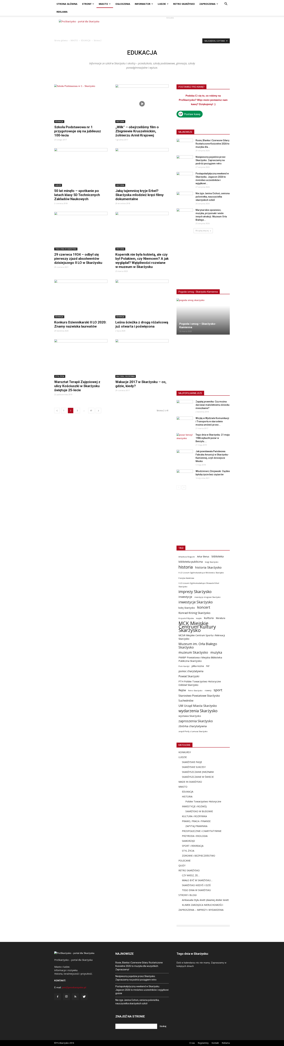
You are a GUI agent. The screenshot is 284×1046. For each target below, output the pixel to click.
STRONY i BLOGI (187, 895)
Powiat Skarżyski (188, 676)
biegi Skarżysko (211, 562)
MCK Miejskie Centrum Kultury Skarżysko (197, 627)
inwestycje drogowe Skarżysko (207, 597)
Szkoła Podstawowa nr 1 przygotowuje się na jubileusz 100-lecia (77, 131)
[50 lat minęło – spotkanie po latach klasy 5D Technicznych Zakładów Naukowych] (80, 167)
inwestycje (185, 596)
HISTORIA (120, 121)
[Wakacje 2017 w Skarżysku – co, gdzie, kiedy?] (142, 358)
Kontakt (215, 1043)
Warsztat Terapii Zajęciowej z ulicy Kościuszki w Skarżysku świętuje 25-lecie (77, 386)
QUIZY (181, 865)
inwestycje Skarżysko (195, 602)
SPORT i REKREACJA (192, 845)
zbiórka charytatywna (192, 726)
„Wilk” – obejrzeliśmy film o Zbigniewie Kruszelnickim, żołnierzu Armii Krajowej (137, 131)
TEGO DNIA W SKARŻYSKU (65, 249)
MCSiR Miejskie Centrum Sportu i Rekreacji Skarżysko (201, 637)
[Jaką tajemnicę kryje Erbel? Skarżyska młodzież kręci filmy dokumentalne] (142, 167)
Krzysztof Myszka (186, 618)
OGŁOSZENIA (122, 3)
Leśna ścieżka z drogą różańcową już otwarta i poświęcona (141, 324)
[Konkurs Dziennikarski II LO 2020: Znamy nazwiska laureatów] (80, 299)
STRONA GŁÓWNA (67, 3)
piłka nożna (198, 666)
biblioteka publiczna (190, 561)
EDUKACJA (86, 40)
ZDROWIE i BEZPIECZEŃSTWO (198, 855)
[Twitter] (84, 996)
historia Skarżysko (208, 567)
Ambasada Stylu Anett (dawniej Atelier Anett (205, 900)
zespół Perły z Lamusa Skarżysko (193, 731)
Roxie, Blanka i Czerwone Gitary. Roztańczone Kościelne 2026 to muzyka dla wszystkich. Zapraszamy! (139, 966)
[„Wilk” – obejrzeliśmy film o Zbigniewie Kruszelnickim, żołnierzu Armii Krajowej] (142, 103)
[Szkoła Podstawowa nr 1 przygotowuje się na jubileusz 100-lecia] (80, 103)
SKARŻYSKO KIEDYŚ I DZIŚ (196, 885)
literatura (220, 618)
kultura (209, 618)
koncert (203, 607)
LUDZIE (162, 3)
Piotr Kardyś (183, 666)
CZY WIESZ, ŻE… (191, 875)
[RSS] (75, 996)
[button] (226, 4)
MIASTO (103, 3)
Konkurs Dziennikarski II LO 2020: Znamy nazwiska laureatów (80, 324)
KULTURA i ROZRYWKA (125, 376)
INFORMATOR (142, 3)
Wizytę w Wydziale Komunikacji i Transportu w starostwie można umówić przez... (212, 421)
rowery (208, 690)
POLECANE (184, 860)
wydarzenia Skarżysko (197, 711)
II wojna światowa (186, 578)
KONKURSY (184, 752)
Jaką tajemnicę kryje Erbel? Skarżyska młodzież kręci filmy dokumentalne (139, 195)
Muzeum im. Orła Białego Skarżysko (197, 645)
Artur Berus (203, 556)
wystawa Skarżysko (189, 715)
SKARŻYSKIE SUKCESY (194, 767)
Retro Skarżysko (195, 690)
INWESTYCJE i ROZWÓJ (194, 806)
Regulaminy (203, 1043)
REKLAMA (62, 11)
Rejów (182, 690)
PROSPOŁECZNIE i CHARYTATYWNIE (201, 831)
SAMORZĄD (188, 840)
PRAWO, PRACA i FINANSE (196, 821)
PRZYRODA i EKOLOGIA (195, 835)
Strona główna (61, 40)
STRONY (86, 3)
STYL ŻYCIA (59, 376)
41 (91, 410)
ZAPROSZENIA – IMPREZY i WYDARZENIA (201, 909)
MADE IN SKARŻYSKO (190, 781)
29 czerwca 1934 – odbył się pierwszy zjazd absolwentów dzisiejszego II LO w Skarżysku (78, 259)
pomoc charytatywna (190, 671)
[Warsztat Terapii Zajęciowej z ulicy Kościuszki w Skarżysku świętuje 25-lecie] (80, 358)
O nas (192, 1043)
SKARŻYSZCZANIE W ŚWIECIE (198, 776)
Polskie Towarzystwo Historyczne (203, 801)
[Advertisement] (170, 27)
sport (218, 690)
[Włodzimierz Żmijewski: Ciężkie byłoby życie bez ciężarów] (185, 475)
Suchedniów (185, 700)
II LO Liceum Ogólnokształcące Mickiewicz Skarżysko (201, 573)
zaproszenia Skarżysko (195, 721)
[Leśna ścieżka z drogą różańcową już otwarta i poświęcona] (142, 299)
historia (185, 567)
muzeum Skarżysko (193, 652)
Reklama (226, 1043)
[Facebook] (57, 996)
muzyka (216, 652)
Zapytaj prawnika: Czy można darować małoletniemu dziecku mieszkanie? (212, 404)
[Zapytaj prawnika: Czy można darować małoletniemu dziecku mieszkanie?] (185, 405)
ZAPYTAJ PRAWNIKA (196, 826)
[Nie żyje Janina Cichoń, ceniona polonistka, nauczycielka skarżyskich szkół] (185, 197)
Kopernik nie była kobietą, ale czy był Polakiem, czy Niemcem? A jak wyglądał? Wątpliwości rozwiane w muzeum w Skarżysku (142, 261)
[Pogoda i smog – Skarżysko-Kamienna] (203, 316)
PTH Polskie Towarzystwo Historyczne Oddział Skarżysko (199, 683)
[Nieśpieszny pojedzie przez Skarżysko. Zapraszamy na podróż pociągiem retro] (185, 161)
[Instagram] (66, 996)
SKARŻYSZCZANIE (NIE (194, 771)
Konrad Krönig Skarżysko (194, 613)
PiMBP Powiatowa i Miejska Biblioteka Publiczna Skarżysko (200, 659)
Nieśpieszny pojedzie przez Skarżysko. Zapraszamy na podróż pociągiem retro (210, 160)
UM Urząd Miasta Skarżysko (197, 705)
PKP (208, 666)
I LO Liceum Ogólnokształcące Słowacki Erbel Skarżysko (198, 585)
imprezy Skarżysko (195, 591)
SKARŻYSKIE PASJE (192, 762)
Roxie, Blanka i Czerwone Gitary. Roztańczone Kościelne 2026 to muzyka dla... (213, 143)
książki (199, 618)
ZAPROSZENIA (207, 3)
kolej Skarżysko (186, 607)
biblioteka (218, 556)
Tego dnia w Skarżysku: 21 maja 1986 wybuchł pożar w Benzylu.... (213, 438)
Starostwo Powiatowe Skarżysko (199, 695)
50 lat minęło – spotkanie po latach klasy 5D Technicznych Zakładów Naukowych (77, 195)
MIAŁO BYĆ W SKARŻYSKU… (197, 880)
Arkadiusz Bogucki (186, 556)
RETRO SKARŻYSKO (184, 3)
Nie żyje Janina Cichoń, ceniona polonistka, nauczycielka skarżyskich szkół (213, 196)
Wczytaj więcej (202, 230)
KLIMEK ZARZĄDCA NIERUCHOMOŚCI (202, 904)
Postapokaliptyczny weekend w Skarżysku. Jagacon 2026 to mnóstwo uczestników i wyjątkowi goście (142, 990)
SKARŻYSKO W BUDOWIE (199, 811)
